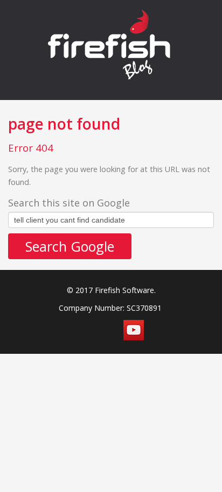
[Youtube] (133, 330)
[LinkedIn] (109, 330)
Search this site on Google (69, 202)
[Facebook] (59, 330)
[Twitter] (84, 330)
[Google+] (158, 330)
